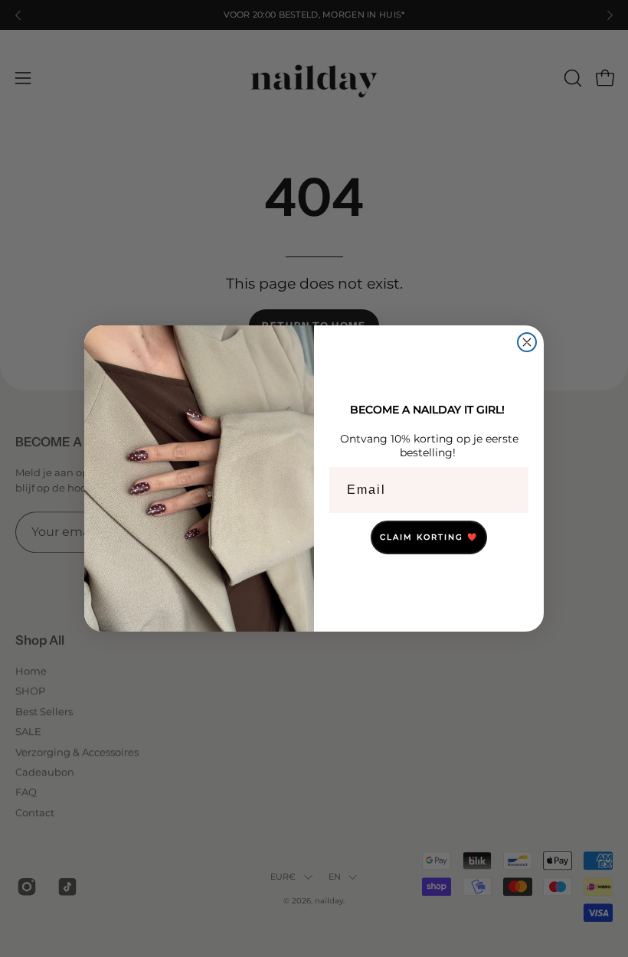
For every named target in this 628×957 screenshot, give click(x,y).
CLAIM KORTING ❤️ (429, 537)
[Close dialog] (527, 342)
